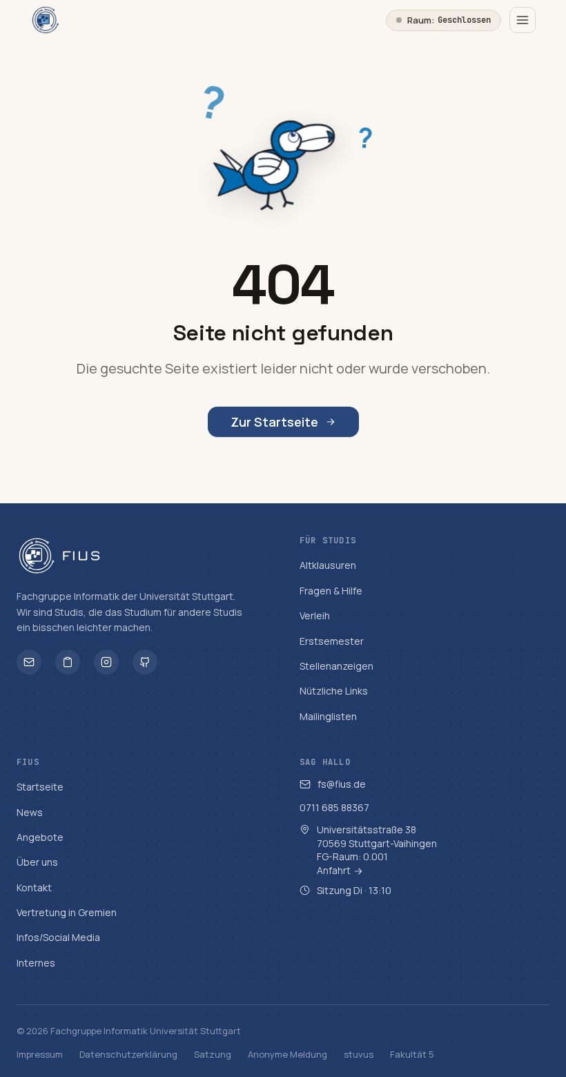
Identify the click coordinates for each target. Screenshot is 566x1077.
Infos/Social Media (58, 937)
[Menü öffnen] (522, 20)
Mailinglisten (328, 716)
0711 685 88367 (334, 807)
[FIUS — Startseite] (45, 20)
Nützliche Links (334, 690)
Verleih (315, 615)
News (30, 812)
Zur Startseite (274, 422)
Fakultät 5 (412, 1054)
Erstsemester (332, 641)
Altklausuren (328, 565)
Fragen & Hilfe (331, 590)
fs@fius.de (342, 783)
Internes (36, 962)
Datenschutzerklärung (128, 1054)
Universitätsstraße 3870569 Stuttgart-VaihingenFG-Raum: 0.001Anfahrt (377, 850)
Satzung (212, 1054)
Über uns (37, 862)
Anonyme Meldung (287, 1054)
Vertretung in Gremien (67, 912)
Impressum (40, 1054)
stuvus (358, 1054)
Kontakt (34, 887)
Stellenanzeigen (336, 665)
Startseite (40, 786)
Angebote (40, 837)
